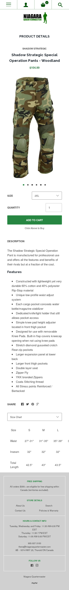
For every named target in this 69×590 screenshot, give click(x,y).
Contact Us (20, 510)
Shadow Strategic (34, 48)
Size (10, 195)
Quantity (13, 207)
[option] (34, 127)
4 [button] (36, 185)
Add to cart (34, 220)
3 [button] (32, 185)
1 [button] (23, 185)
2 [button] (28, 185)
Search (48, 505)
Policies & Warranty (48, 510)
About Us (20, 505)
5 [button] (41, 185)
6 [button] (45, 185)
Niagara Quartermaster (34, 576)
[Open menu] (8, 4)
